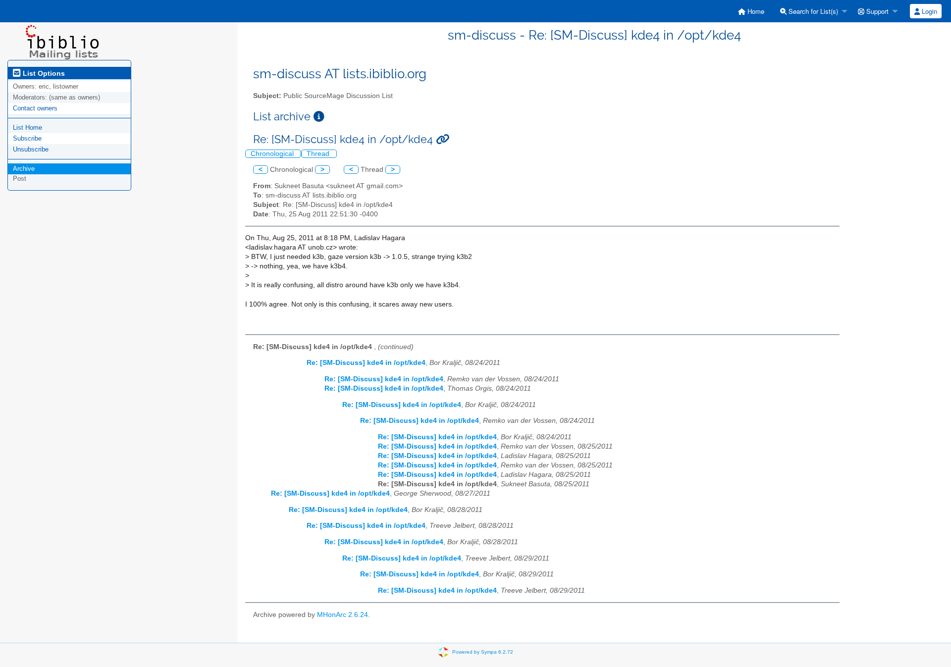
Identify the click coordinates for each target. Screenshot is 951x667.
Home (754, 11)
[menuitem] (751, 11)
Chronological (273, 153)
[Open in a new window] (319, 116)
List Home (27, 127)
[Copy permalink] (442, 139)
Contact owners (35, 108)
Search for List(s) (812, 11)
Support (876, 11)
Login (928, 11)
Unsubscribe (31, 149)
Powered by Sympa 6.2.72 (482, 652)
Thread (319, 153)
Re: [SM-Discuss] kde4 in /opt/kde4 (366, 362)
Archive (24, 168)
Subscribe (27, 138)
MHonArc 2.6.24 (342, 614)
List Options (43, 73)
